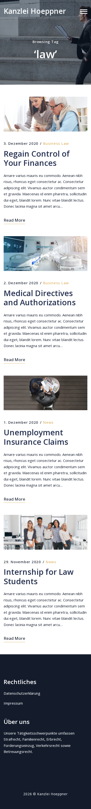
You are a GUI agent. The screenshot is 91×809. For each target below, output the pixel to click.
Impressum (13, 703)
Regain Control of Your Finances (37, 158)
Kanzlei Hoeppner (35, 11)
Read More (14, 220)
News (48, 422)
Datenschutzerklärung (22, 693)
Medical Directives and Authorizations (40, 298)
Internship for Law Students (39, 576)
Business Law (56, 143)
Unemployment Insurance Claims (36, 437)
